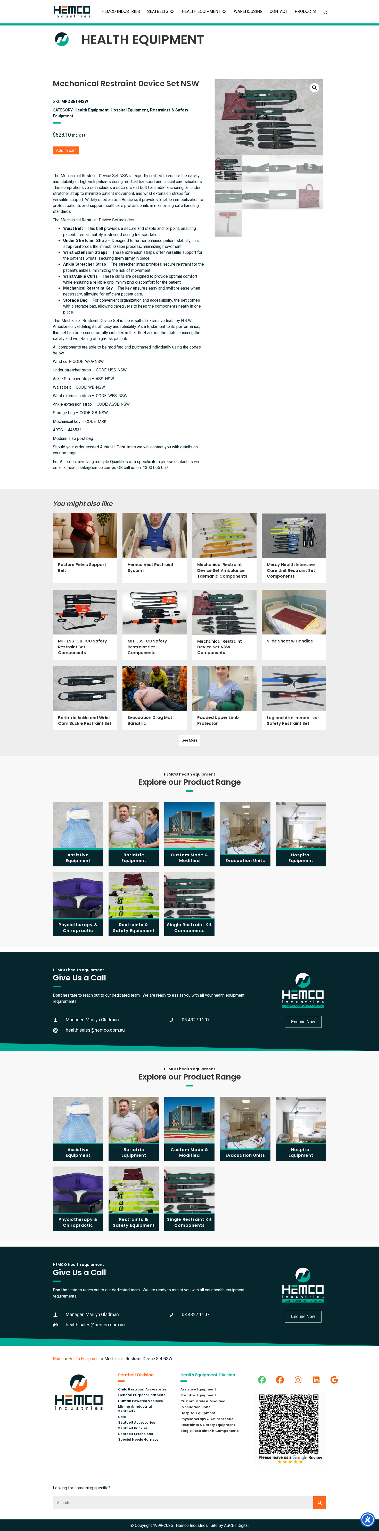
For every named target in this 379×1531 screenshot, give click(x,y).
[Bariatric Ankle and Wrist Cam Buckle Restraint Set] (85, 698)
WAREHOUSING (248, 11)
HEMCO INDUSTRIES (121, 11)
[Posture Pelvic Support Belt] (85, 548)
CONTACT (278, 11)
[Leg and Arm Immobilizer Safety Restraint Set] (294, 698)
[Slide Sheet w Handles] (294, 625)
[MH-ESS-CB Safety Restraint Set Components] (154, 625)
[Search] (319, 1502)
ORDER (305, 12)
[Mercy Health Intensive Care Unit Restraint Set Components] (294, 548)
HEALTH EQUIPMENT (201, 11)
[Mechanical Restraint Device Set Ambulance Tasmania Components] (224, 548)
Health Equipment (84, 1359)
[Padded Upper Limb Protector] (224, 698)
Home (58, 1359)
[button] (314, 87)
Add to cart (66, 150)
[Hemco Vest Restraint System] (154, 548)
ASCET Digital (236, 1526)
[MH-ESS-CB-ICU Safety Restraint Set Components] (85, 625)
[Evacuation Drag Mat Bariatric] (154, 698)
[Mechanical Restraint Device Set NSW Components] (224, 625)
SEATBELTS (158, 11)
